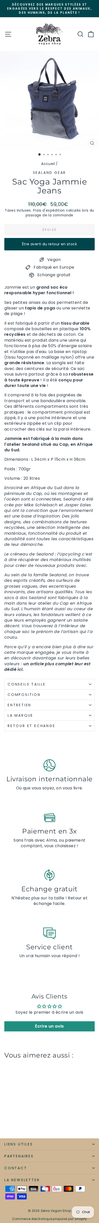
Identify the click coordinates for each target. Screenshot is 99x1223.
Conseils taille (27, 684)
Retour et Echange (31, 725)
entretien (19, 705)
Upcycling (70, 554)
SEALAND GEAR (49, 172)
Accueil (48, 163)
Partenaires (19, 1156)
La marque (21, 715)
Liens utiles (18, 1144)
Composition (24, 694)
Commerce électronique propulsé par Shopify (49, 1219)
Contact (15, 1168)
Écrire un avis (49, 1026)
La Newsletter (22, 1179)
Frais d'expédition (49, 210)
